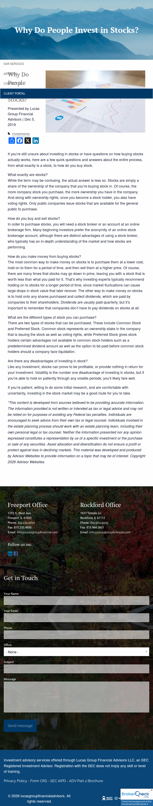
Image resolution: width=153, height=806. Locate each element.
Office (8, 645)
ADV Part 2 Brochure (86, 781)
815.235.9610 (26, 523)
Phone (22, 628)
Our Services (14, 64)
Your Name (25, 594)
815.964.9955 (99, 523)
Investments (21, 133)
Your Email (25, 611)
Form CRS (38, 781)
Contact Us (13, 83)
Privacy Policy (15, 781)
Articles (10, 74)
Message (24, 679)
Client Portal (14, 93)
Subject (23, 662)
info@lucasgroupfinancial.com (37, 532)
